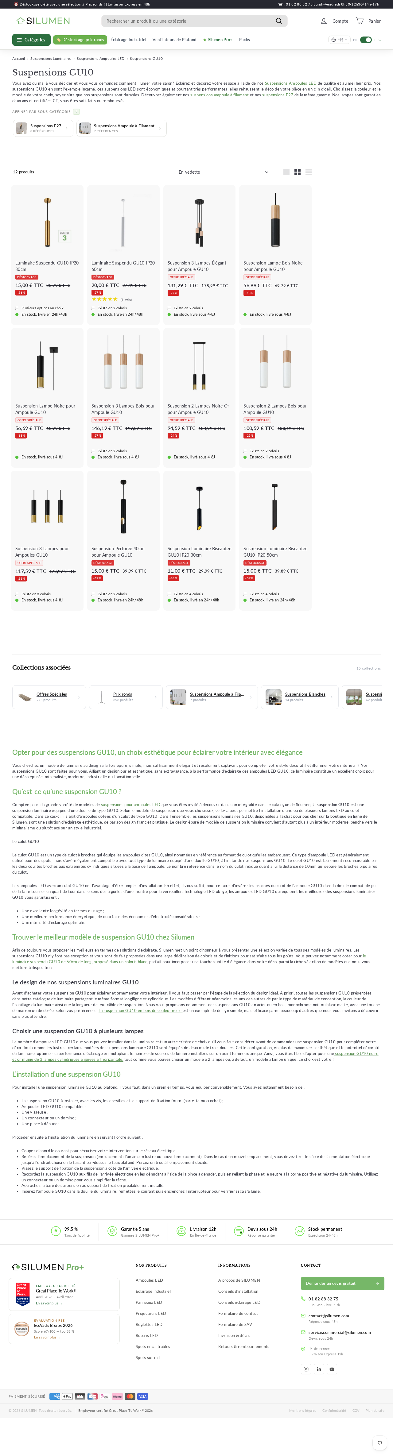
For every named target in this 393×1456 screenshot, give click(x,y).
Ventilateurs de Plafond (174, 39)
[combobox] (194, 21)
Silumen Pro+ (220, 39)
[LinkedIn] (319, 1369)
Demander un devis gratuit (331, 1283)
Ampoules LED (149, 1280)
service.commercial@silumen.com (340, 1332)
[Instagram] (306, 1369)
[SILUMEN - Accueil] (64, 1267)
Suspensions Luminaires (51, 58)
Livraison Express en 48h (129, 4)
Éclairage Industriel (128, 39)
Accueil (18, 58)
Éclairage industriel (153, 1291)
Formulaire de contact (238, 1313)
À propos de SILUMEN (239, 1280)
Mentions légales (303, 1410)
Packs (244, 39)
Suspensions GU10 (146, 58)
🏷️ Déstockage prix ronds (80, 39)
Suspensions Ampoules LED (100, 58)
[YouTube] (332, 1369)
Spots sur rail (148, 1357)
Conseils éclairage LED (239, 1302)
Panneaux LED (149, 1302)
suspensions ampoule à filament (219, 95)
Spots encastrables (153, 1346)
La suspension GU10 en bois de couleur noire (140, 1010)
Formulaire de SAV (235, 1324)
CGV (356, 1410)
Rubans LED (147, 1335)
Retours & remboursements (243, 1346)
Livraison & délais (234, 1335)
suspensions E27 (277, 95)
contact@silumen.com (329, 1315)
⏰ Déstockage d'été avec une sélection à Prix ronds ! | (61, 4)
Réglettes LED (149, 1324)
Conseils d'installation (238, 1291)
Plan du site (375, 1410)
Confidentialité (334, 1410)
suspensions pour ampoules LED (131, 804)
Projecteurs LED (151, 1313)
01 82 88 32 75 (323, 1298)
